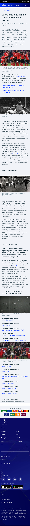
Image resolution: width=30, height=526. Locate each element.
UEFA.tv (3, 434)
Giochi (2, 441)
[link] (10, 5)
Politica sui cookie (5, 499)
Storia (17, 434)
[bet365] (12, 414)
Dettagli (18, 438)
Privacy (3, 494)
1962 (17, 153)
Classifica (3, 431)
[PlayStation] (9, 411)
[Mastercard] (26, 411)
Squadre (18, 428)
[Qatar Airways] (23, 414)
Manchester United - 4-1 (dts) (13, 330)
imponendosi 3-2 (20, 77)
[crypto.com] (6, 414)
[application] (15, 304)
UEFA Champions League (3, 5)
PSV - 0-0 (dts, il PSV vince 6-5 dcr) (14, 340)
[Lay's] (15, 411)
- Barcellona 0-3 (9, 383)
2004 (17, 266)
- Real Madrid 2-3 (9, 393)
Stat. (2, 444)
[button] (25, 5)
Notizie (17, 431)
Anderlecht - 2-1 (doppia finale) (13, 335)
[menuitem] (10, 5)
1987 (13, 266)
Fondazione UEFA (5, 463)
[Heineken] (4, 411)
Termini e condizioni (6, 497)
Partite (3, 428)
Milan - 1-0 (7, 366)
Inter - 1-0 (7, 325)
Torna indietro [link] (7, 10)
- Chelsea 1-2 (8, 371)
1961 (13, 153)
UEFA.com (4, 460)
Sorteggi (3, 438)
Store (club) (19, 441)
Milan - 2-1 (7, 320)
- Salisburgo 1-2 (9, 388)
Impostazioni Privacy (6, 502)
